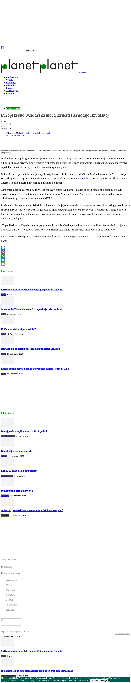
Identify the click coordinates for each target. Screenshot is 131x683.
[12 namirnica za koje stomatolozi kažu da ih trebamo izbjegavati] (7, 665)
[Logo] (20, 72)
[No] (109, 681)
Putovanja (11, 82)
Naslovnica (12, 77)
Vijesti (9, 79)
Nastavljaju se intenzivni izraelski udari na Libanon (30, 348)
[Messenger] (65, 260)
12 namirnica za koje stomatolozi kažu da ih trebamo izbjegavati (37, 670)
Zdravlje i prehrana (8, 676)
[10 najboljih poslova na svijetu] (7, 446)
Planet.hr (8, 566)
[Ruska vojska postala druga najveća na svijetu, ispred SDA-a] (7, 363)
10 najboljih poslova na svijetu (18, 451)
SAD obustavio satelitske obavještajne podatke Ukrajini (32, 289)
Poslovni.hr (82, 178)
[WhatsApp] (65, 256)
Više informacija (101, 681)
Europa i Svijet (7, 476)
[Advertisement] (31, 100)
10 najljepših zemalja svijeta (17, 490)
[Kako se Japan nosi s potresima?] (7, 465)
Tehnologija (12, 90)
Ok (92, 681)
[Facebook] (65, 248)
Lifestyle (10, 85)
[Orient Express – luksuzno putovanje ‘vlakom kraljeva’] (7, 505)
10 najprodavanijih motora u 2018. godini (24, 431)
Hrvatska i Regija (13, 108)
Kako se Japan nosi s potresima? (19, 470)
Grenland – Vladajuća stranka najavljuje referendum (31, 309)
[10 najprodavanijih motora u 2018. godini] (7, 426)
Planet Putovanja (12, 573)
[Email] (65, 264)
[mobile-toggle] (4, 58)
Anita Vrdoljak (7, 124)
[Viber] (65, 252)
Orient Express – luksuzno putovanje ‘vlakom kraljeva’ (32, 510)
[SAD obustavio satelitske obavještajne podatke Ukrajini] (7, 284)
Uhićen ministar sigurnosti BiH (18, 329)
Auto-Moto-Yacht (8, 436)
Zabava (10, 87)
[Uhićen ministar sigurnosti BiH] (7, 324)
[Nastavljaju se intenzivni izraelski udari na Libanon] (7, 344)
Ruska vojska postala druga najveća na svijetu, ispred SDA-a (35, 368)
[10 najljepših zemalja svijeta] (7, 485)
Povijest (10, 93)
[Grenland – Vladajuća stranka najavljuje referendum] (7, 304)
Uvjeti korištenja (122, 633)
